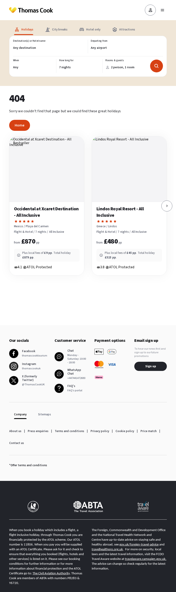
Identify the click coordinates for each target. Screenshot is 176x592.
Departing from (99, 41)
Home (20, 125)
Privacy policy (100, 431)
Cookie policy (125, 431)
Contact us (16, 443)
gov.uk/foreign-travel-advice (139, 544)
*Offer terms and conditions (28, 465)
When (16, 60)
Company (20, 414)
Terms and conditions (69, 431)
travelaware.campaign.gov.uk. (145, 559)
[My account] (150, 10)
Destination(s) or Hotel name (29, 41)
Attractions (127, 29)
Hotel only (93, 29)
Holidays (27, 29)
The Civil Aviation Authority (51, 573)
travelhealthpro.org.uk (107, 549)
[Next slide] (166, 205)
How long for (66, 60)
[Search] (156, 66)
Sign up (150, 366)
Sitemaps (44, 414)
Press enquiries (38, 431)
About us (15, 431)
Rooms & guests (114, 60)
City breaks (59, 29)
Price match (148, 431)
